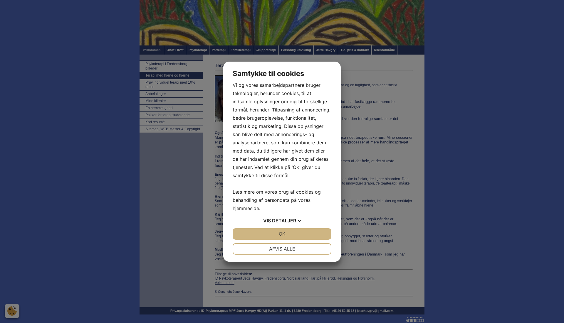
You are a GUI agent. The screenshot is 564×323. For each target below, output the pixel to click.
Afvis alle (282, 249)
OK (282, 234)
